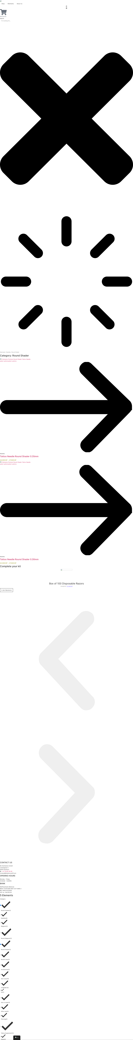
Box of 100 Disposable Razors (66, 583)
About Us (19, 3)
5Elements (11, 3)
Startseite (2, 352)
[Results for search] (66, 281)
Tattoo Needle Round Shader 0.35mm (19, 456)
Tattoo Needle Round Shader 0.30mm (19, 559)
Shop (3, 3)
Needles (8, 352)
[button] (66, 661)
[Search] (1, 349)
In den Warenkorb (6, 590)
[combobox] (66, 20)
